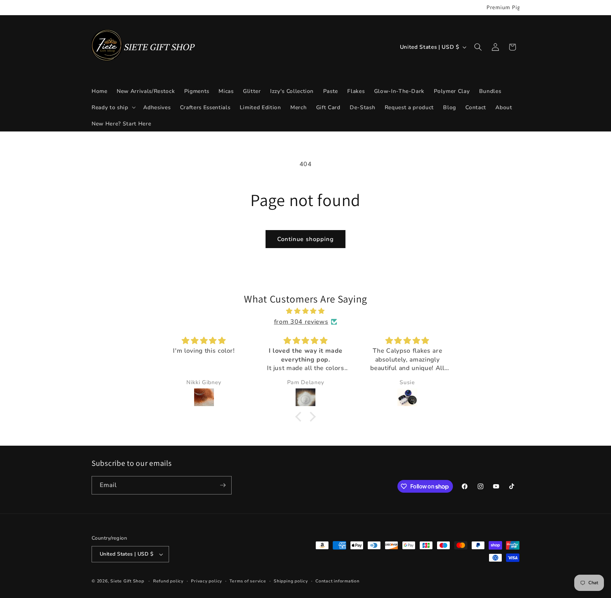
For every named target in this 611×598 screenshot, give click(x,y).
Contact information (337, 581)
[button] (113, 107)
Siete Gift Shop (127, 581)
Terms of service (247, 581)
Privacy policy (206, 581)
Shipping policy (291, 581)
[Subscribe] (222, 485)
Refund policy (168, 581)
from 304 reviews (301, 321)
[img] (305, 311)
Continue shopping (305, 239)
